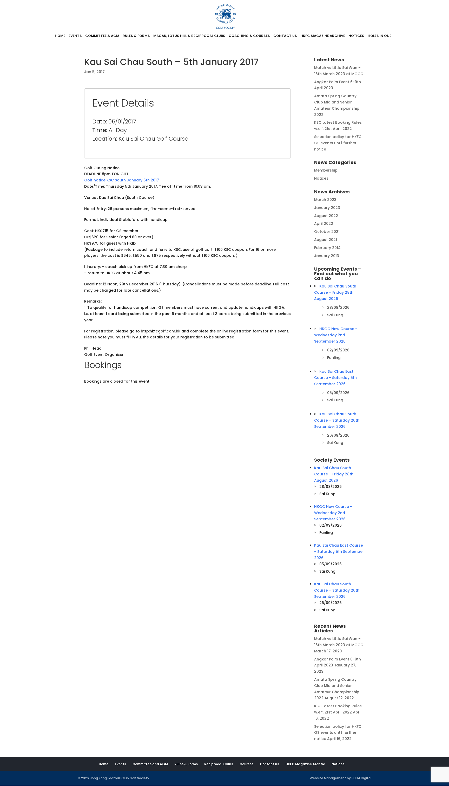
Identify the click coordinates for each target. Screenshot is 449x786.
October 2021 (327, 231)
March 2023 (325, 199)
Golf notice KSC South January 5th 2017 (121, 180)
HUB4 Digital (361, 778)
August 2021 (325, 239)
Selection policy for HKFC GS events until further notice (337, 143)
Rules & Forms (186, 764)
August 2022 (326, 215)
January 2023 (327, 207)
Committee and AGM (150, 764)
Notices (321, 178)
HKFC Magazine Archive (305, 764)
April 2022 (323, 223)
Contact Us (269, 764)
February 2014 (327, 247)
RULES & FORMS (136, 36)
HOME (60, 36)
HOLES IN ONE (379, 36)
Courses (246, 764)
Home (103, 764)
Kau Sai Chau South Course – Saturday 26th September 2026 (336, 420)
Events (120, 764)
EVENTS (75, 36)
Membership (326, 170)
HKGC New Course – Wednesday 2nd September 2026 (336, 335)
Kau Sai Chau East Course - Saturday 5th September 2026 (335, 378)
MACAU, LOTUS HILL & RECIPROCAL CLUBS (189, 36)
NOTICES (356, 36)
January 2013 (326, 255)
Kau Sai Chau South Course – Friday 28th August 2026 (335, 292)
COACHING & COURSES (249, 36)
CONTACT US (285, 36)
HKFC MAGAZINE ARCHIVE (322, 36)
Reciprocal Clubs (218, 764)
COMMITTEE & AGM (102, 36)
